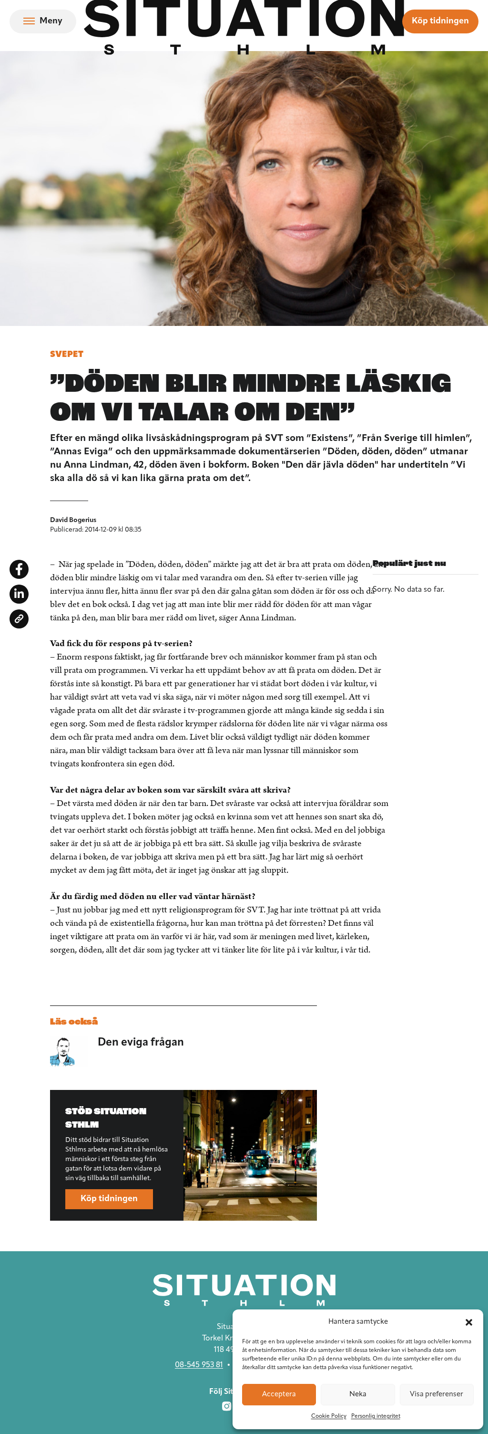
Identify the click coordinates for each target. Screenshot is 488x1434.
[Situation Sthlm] (244, 1290)
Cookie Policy (328, 1416)
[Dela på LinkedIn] (19, 594)
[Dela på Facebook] (19, 569)
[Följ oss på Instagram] (227, 1406)
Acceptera (279, 1394)
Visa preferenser (436, 1394)
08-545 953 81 (199, 1365)
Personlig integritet (375, 1416)
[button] (469, 1322)
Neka (357, 1394)
